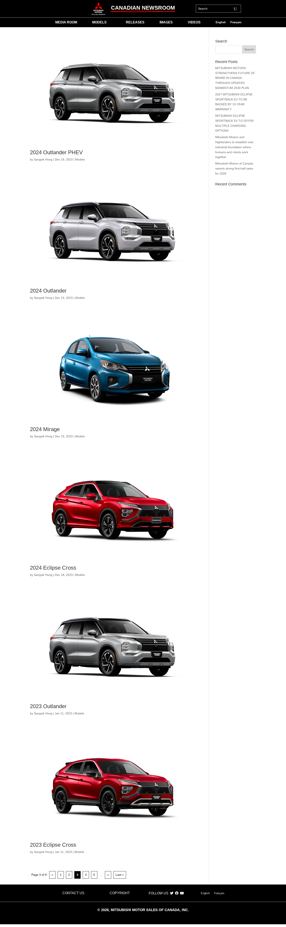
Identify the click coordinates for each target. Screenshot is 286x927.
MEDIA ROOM (66, 22)
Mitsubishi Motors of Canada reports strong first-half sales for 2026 (234, 168)
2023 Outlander (48, 706)
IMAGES (166, 22)
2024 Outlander (48, 291)
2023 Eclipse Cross (53, 845)
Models (80, 159)
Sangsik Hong (43, 159)
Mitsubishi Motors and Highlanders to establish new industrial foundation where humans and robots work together (234, 147)
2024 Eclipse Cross (53, 568)
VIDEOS (194, 22)
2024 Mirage (45, 429)
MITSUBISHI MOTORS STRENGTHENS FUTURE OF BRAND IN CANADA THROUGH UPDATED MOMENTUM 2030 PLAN (235, 78)
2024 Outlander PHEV (56, 152)
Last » (120, 874)
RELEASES (135, 22)
